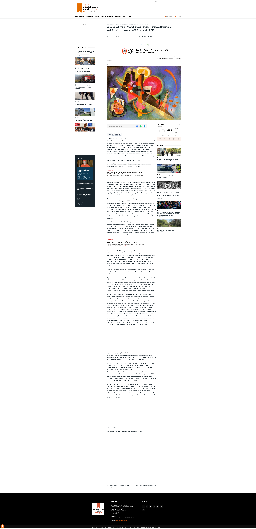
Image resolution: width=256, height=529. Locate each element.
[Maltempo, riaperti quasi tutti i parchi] (169, 223)
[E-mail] (150, 45)
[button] (173, 16)
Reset (116, 134)
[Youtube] (143, 510)
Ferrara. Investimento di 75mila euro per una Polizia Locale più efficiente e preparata (85, 87)
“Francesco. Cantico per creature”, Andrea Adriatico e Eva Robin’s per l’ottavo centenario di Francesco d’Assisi (123, 241)
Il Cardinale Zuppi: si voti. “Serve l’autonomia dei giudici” (84, 170)
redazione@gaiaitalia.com (121, 520)
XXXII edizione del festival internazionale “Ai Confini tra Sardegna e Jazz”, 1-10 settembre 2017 (118, 486)
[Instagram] (147, 506)
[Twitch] (157, 506)
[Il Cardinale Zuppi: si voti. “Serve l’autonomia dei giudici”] (85, 163)
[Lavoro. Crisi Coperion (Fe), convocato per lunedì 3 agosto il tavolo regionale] (85, 112)
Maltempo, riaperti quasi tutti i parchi (166, 230)
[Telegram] (141, 45)
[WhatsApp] (147, 45)
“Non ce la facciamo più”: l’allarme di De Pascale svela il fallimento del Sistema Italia (85, 183)
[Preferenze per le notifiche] (2, 526)
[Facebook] (138, 45)
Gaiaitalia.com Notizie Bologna (83, 174)
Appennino (77, 67)
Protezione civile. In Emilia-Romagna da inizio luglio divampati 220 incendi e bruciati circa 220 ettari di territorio (84, 70)
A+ (120, 134)
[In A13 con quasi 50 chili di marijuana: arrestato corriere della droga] (169, 168)
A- (112, 134)
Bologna (159, 157)
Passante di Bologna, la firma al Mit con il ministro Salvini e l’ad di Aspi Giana (85, 119)
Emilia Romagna (78, 84)
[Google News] (137, 126)
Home (108, 24)
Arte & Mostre (112, 24)
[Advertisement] (157, 5)
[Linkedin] (144, 45)
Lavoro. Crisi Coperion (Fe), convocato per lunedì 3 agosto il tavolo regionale (84, 103)
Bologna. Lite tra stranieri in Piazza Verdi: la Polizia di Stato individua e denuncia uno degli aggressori (124, 173)
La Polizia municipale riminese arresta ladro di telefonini (169, 58)
